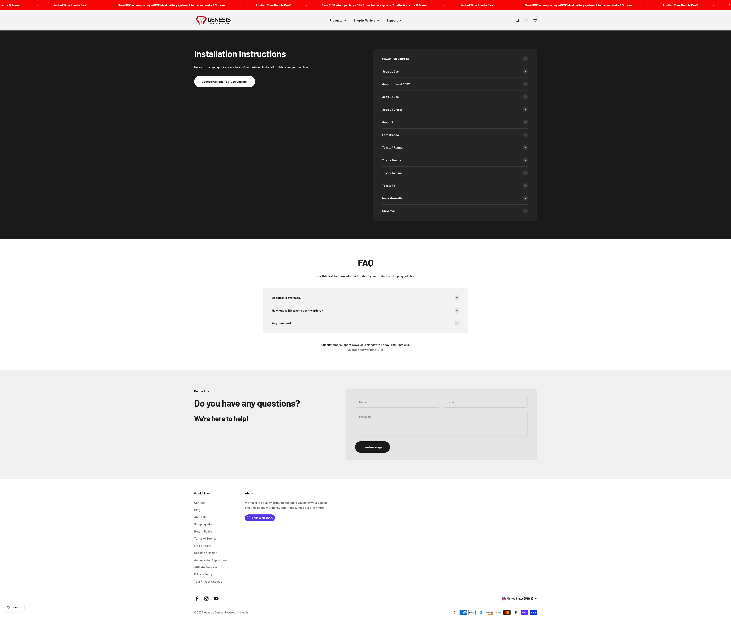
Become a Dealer (205, 552)
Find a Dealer (202, 545)
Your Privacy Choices (208, 581)
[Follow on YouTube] (216, 598)
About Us (200, 517)
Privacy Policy (203, 574)
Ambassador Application (210, 560)
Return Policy (203, 531)
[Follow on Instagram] (206, 598)
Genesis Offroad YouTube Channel (224, 81)
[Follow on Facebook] (196, 598)
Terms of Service (205, 538)
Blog (197, 510)
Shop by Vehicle (364, 20)
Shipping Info (203, 524)
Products (336, 20)
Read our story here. (311, 507)
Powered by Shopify (236, 612)
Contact (199, 502)
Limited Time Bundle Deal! (27, 5)
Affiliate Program (205, 567)
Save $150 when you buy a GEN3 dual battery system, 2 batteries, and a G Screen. (129, 5)
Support (392, 20)
